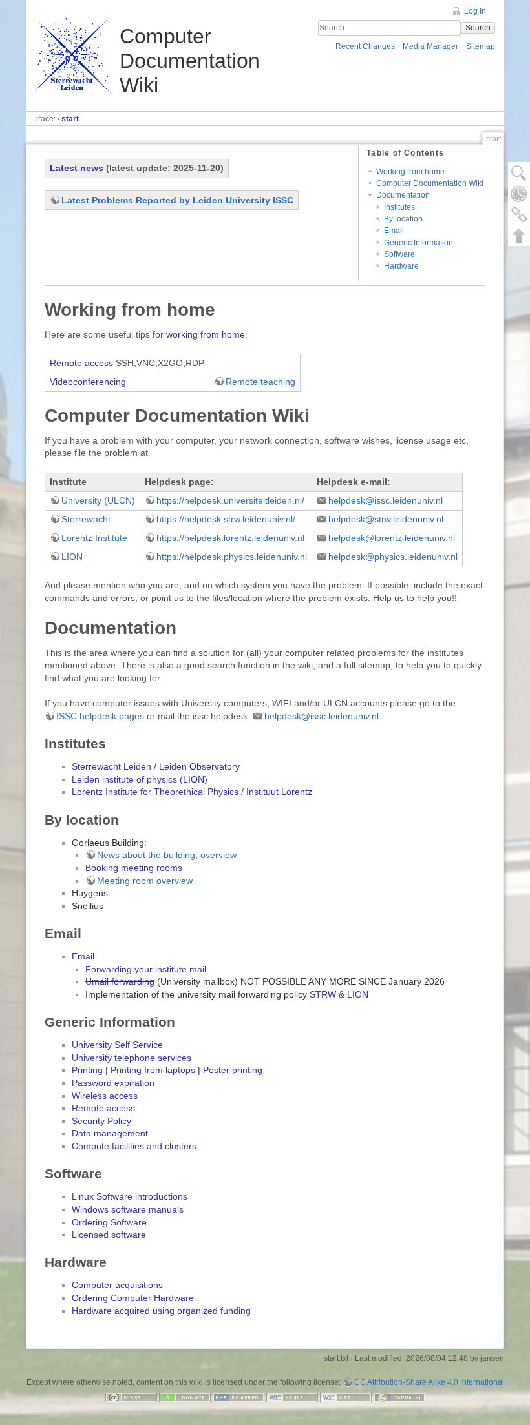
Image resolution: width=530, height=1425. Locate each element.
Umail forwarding (119, 981)
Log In (475, 10)
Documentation (403, 195)
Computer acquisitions (117, 1285)
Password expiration (113, 1083)
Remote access (81, 363)
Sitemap (480, 46)
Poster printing (232, 1070)
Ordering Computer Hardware (133, 1298)
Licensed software (109, 1234)
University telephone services (131, 1057)
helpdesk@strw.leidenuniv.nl (385, 519)
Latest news (76, 168)
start (70, 118)
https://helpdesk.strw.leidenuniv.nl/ (225, 519)
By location (403, 218)
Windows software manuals (128, 1209)
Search (478, 27)
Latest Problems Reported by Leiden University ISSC (177, 200)
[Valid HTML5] (292, 1397)
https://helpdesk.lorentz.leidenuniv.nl (230, 538)
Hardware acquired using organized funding (161, 1311)
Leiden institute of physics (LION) (139, 779)
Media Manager (430, 46)
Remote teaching (260, 381)
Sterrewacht (86, 519)
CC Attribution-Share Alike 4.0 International (429, 1382)
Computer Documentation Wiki (429, 183)
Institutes (399, 207)
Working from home (410, 171)
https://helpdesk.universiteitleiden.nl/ (230, 500)
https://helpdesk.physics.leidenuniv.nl (231, 556)
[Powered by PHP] (238, 1397)
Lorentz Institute (94, 538)
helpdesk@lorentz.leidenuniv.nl (391, 538)
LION (72, 556)
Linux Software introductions (129, 1196)
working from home (205, 334)
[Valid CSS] (346, 1397)
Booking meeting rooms (133, 868)
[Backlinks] (519, 214)
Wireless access (105, 1096)
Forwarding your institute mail (145, 969)
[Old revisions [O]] (519, 193)
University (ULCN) (98, 500)
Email (394, 230)
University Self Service (117, 1045)
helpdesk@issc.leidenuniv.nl (385, 500)
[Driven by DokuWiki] (399, 1397)
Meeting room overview (145, 881)
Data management (110, 1133)
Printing (87, 1070)
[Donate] (185, 1397)
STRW (323, 994)
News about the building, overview (167, 855)
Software (399, 254)
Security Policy (101, 1121)
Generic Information (418, 242)
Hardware (401, 266)
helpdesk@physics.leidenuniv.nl (393, 556)
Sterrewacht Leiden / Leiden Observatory (156, 766)
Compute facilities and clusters (134, 1146)
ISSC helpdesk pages (100, 716)
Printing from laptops (153, 1070)
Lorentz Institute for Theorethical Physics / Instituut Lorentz (192, 791)
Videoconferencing (88, 381)
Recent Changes (365, 46)
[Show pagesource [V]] (519, 173)
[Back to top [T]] (519, 235)
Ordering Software (109, 1222)
